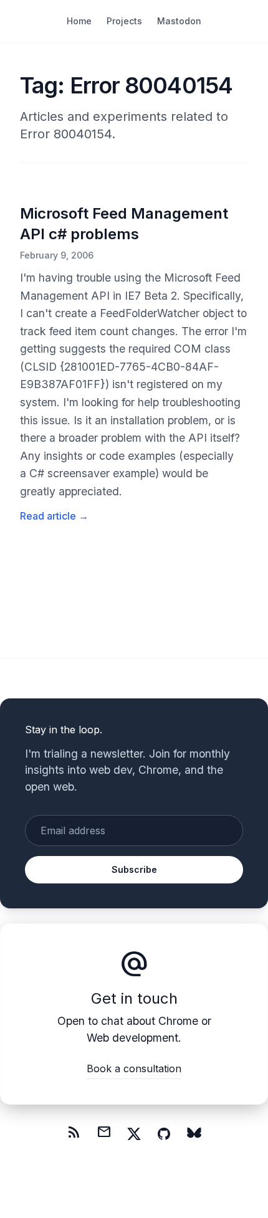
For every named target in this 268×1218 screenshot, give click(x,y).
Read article (54, 516)
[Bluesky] (193, 1133)
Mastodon (179, 21)
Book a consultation (134, 1068)
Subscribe (134, 869)
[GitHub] (163, 1133)
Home (79, 21)
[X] (134, 1133)
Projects (124, 21)
